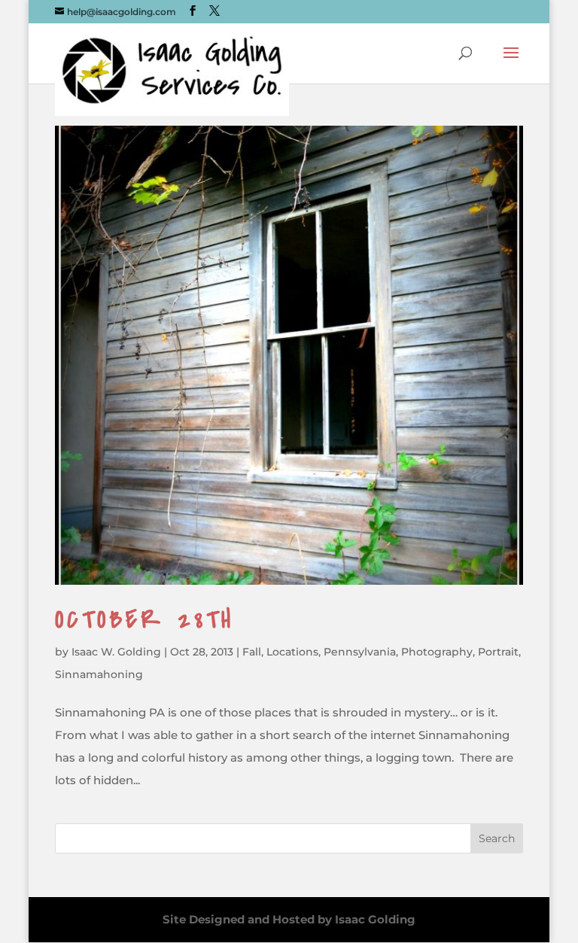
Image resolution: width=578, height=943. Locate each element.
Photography (437, 652)
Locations (292, 652)
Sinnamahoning (99, 674)
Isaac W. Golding (116, 652)
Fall (251, 652)
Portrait (498, 652)
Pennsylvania (360, 652)
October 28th (144, 619)
